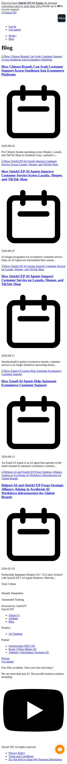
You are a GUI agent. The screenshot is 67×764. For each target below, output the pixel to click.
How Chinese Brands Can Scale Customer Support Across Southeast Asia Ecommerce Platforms (32, 70)
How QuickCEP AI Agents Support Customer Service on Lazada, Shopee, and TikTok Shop (32, 280)
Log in (12, 26)
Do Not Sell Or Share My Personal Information (35, 759)
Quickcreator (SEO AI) (22, 645)
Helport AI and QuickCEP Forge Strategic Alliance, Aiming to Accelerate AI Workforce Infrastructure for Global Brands (32, 491)
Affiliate (13, 618)
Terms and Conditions (21, 756)
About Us (14, 615)
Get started (15, 29)
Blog (11, 38)
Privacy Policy (17, 753)
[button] (62, 18)
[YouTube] (33, 737)
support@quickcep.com (14, 740)
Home (12, 35)
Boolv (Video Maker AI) (22, 649)
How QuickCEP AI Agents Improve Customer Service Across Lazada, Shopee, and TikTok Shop (32, 175)
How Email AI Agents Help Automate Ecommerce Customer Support (28, 383)
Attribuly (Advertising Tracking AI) (29, 652)
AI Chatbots (15, 633)
